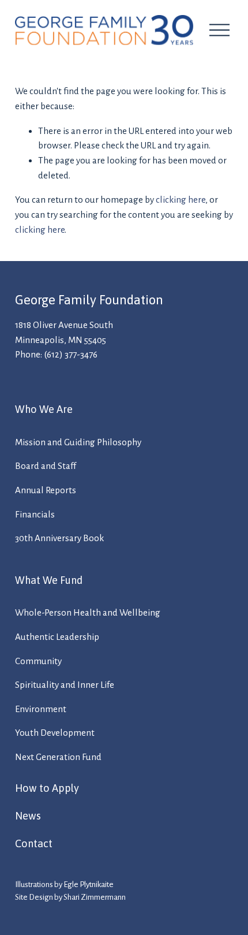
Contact (33, 843)
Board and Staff (45, 466)
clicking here (180, 199)
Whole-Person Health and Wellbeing (87, 612)
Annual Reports (45, 490)
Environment (40, 709)
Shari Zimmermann (94, 897)
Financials (35, 514)
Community (38, 661)
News (28, 816)
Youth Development (55, 732)
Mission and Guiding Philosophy (78, 442)
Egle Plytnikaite (88, 884)
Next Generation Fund (58, 757)
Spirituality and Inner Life (64, 685)
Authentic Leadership (57, 637)
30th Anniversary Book (59, 538)
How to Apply (47, 788)
